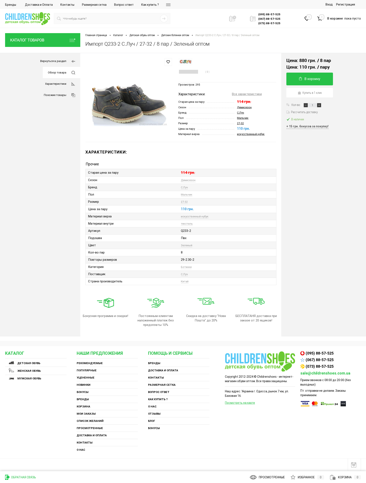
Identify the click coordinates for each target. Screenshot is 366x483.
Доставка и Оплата (39, 4)
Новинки (83, 384)
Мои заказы (86, 413)
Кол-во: (296, 105)
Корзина (83, 406)
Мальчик (242, 118)
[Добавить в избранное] (168, 62)
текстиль (187, 223)
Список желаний (90, 420)
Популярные (87, 370)
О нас (81, 449)
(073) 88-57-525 (320, 366)
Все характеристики (247, 94)
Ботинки (186, 267)
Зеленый (186, 245)
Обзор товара (57, 72)
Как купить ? (150, 4)
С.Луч (240, 112)
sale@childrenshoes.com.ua (325, 373)
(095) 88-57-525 (320, 353)
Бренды (10, 4)
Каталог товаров (27, 40)
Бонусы (83, 392)
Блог (151, 420)
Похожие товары (55, 95)
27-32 (240, 123)
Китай (185, 281)
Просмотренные (90, 428)
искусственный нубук (251, 134)
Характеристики (55, 83)
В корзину (312, 79)
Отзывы (154, 413)
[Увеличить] (129, 97)
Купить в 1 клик (312, 92)
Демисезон (244, 107)
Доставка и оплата (92, 435)
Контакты (67, 4)
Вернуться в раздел (53, 61)
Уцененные (85, 377)
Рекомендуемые (90, 363)
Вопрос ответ (124, 4)
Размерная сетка (94, 4)
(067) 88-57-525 (320, 360)
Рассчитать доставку (304, 112)
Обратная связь (23, 477)
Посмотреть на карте (240, 402)
